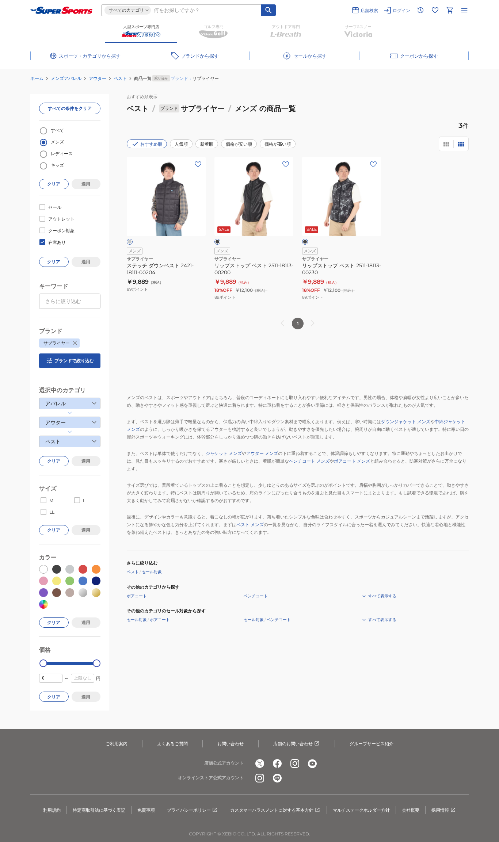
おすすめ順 (151, 144)
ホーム (36, 78)
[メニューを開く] (464, 10)
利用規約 (52, 810)
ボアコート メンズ (352, 461)
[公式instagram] (294, 763)
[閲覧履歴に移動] (420, 10)
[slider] (43, 663)
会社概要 (410, 810)
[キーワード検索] (268, 10)
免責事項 (146, 810)
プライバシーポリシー (189, 810)
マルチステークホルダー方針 (361, 810)
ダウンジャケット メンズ (405, 421)
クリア (53, 184)
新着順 (206, 144)
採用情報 (440, 810)
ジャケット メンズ (224, 453)
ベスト (120, 78)
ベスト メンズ (250, 524)
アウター (97, 78)
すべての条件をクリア (70, 108)
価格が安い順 (239, 144)
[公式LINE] (277, 778)
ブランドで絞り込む (74, 360)
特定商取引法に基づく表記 (99, 810)
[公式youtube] (312, 763)
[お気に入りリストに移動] (435, 10)
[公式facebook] (277, 763)
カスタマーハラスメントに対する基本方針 (271, 810)
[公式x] (259, 763)
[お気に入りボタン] (198, 164)
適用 (85, 184)
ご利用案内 (116, 743)
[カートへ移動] (449, 10)
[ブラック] (217, 242)
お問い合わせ (230, 743)
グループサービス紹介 (371, 743)
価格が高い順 (277, 144)
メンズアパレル (66, 78)
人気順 (181, 144)
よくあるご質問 (172, 743)
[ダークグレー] (130, 242)
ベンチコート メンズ (309, 461)
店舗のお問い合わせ (293, 743)
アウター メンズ (262, 453)
